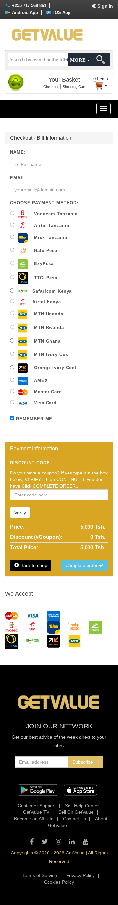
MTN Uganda (47, 313)
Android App (24, 12)
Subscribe (83, 762)
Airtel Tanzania (50, 225)
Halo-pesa (44, 250)
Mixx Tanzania (49, 237)
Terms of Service (39, 875)
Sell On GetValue (76, 812)
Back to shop (33, 565)
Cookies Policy (59, 882)
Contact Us (74, 818)
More (78, 60)
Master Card (47, 391)
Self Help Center (82, 805)
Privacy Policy (80, 875)
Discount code (30, 462)
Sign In (104, 6)
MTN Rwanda (48, 327)
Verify (20, 512)
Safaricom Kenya (52, 291)
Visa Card (44, 402)
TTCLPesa (44, 277)
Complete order (82, 565)
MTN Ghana (46, 341)
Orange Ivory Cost (54, 368)
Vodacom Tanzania (55, 213)
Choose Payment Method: (44, 202)
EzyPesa (43, 263)
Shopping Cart (74, 87)
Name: (18, 152)
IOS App (61, 12)
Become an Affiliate (34, 818)
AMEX (40, 380)
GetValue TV (36, 812)
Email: (18, 177)
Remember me (33, 418)
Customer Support (37, 805)
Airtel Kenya (46, 301)
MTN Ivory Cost (51, 354)
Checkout (51, 87)
